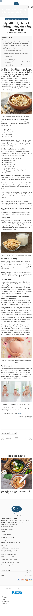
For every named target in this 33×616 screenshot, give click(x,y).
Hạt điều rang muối (11, 59)
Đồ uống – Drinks (5, 540)
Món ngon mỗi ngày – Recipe (9, 550)
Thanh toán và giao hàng (7, 565)
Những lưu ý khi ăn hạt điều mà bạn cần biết (15, 52)
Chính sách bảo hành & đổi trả (9, 559)
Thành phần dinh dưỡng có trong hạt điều (14, 48)
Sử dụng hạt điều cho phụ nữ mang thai (15, 64)
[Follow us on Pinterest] (17, 515)
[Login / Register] (29, 7)
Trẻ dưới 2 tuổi (10, 65)
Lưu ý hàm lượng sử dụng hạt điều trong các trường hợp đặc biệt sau (17, 61)
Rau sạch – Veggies (6, 534)
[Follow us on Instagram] (20, 515)
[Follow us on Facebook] (15, 515)
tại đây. (20, 413)
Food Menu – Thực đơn (7, 537)
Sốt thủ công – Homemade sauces (10, 548)
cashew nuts (5, 433)
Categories (6, 601)
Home (2, 14)
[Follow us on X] (12, 515)
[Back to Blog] (16, 438)
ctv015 (11, 32)
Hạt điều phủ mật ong (11, 58)
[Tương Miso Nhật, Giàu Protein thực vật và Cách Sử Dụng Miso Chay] (16, 473)
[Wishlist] (16, 605)
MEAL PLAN (4, 532)
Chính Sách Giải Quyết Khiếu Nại (10, 562)
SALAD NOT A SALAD (7, 529)
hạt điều (13, 433)
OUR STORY (4, 545)
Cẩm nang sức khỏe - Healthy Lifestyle (16, 14)
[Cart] (32, 7)
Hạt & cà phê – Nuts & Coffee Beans (10, 542)
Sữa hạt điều (9, 56)
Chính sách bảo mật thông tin (9, 557)
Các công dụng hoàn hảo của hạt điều (13, 50)
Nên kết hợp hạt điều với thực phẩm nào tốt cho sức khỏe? (16, 54)
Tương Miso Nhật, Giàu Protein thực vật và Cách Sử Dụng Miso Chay (15, 492)
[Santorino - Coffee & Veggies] (16, 3)
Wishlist (5, 603)
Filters (3, 599)
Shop (5, 597)
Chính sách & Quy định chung (9, 554)
